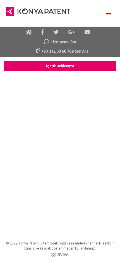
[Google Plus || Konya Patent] (71, 33)
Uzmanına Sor (63, 42)
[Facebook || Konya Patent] (42, 33)
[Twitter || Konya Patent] (56, 33)
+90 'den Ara (64, 51)
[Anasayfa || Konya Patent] (31, 33)
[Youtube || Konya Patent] (87, 33)
